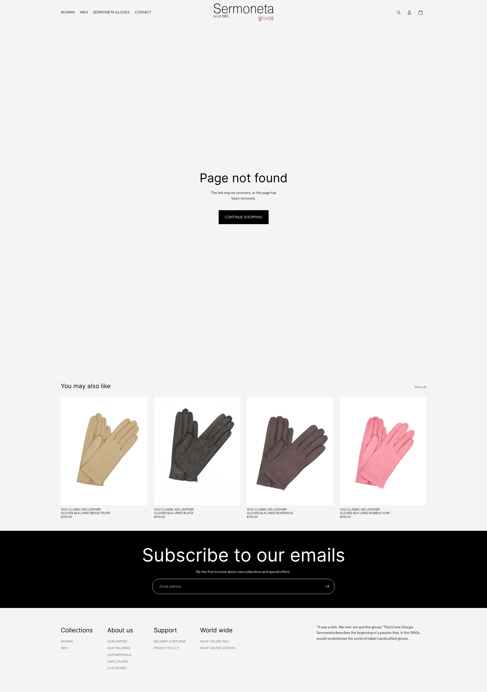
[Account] (409, 12)
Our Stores (116, 668)
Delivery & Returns (170, 641)
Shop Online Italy (214, 641)
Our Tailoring (119, 648)
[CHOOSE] (139, 497)
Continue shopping (244, 217)
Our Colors (117, 662)
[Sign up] (327, 586)
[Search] (398, 12)
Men (64, 648)
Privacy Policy (166, 648)
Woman (67, 641)
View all (420, 387)
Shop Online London (217, 648)
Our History (117, 641)
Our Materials (119, 655)
